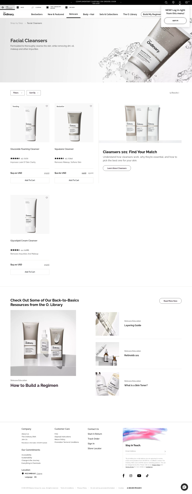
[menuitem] (7, 7)
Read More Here (170, 301)
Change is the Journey (30, 460)
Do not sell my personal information (103, 488)
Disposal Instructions (63, 437)
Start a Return (95, 434)
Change (39, 473)
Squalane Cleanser (64, 149)
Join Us (24, 439)
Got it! (175, 21)
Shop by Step (16, 23)
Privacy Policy (156, 465)
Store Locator (94, 448)
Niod (22, 7)
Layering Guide (132, 325)
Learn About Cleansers (117, 168)
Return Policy (60, 439)
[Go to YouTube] (139, 476)
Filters (15, 93)
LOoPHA (38, 7)
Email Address (131, 451)
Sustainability (27, 458)
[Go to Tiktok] (147, 476)
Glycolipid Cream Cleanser (23, 240)
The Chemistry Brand (55, 7)
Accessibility (26, 455)
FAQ (56, 434)
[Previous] (71, 2)
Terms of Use (130, 467)
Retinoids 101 (131, 355)
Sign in (91, 443)
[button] (55, 14)
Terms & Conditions (67, 488)
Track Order (94, 439)
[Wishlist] (46, 105)
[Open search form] (166, 2)
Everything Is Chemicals (31, 463)
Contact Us (149, 467)
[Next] (121, 2)
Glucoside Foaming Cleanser (24, 149)
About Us (25, 434)
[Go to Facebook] (123, 476)
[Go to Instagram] (130, 476)
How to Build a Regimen (34, 385)
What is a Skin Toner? (136, 385)
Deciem (71, 7)
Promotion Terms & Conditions (67, 442)
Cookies (121, 488)
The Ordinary (9, 7)
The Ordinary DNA (29, 437)
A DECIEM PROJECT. (134, 488)
